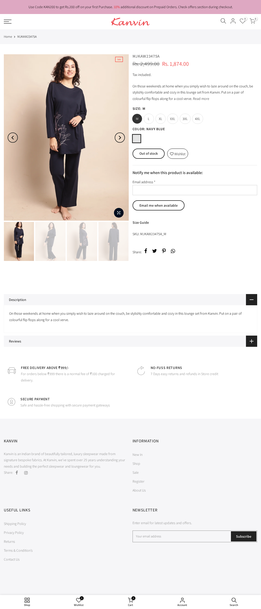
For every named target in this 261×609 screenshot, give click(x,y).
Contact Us (12, 559)
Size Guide (141, 222)
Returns (9, 541)
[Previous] (13, 138)
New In (137, 454)
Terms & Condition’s (18, 550)
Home (8, 36)
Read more (200, 98)
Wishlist (177, 152)
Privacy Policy (14, 532)
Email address (144, 182)
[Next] (120, 138)
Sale (136, 472)
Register (139, 481)
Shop (136, 463)
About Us (139, 490)
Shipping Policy (15, 523)
